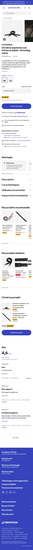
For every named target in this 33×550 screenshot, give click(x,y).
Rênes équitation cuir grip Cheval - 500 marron (7, 227)
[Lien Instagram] (14, 492)
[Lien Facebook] (3, 492)
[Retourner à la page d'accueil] (14, 8)
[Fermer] (30, 2)
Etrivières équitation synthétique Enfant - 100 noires (8, 273)
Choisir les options (16, 332)
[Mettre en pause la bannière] (27, 2)
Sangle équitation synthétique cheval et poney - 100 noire (21, 228)
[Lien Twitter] (6, 492)
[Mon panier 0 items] (29, 8)
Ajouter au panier (16, 106)
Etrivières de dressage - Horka (21, 271)
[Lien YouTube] (10, 492)
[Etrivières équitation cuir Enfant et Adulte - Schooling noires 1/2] (13, 31)
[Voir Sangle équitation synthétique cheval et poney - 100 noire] (6, 317)
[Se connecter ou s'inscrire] (25, 8)
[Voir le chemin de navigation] (2, 18)
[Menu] (4, 8)
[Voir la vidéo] (4, 39)
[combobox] (16, 90)
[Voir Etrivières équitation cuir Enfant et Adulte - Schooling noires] (6, 307)
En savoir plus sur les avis (9, 359)
